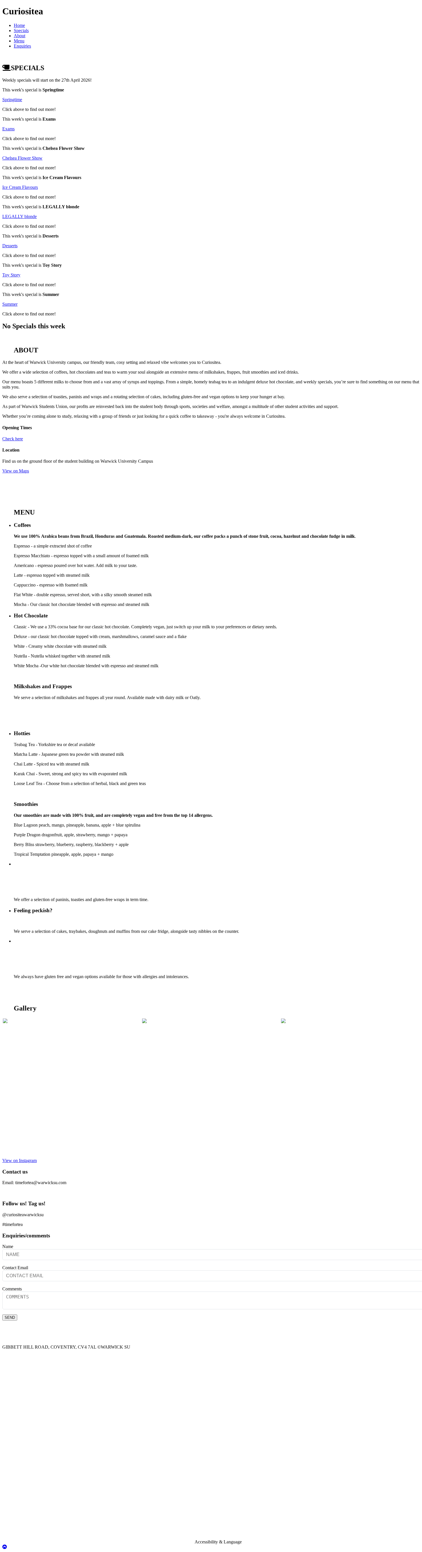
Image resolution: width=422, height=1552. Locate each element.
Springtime (12, 99)
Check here (12, 438)
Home (19, 25)
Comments (12, 1288)
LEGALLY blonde (19, 216)
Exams (8, 128)
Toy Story (11, 274)
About (19, 35)
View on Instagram (19, 1160)
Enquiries (22, 46)
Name (7, 1246)
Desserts (10, 245)
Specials (21, 30)
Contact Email (15, 1267)
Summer (10, 304)
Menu (19, 40)
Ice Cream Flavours (20, 187)
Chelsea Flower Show (22, 158)
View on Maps (15, 470)
